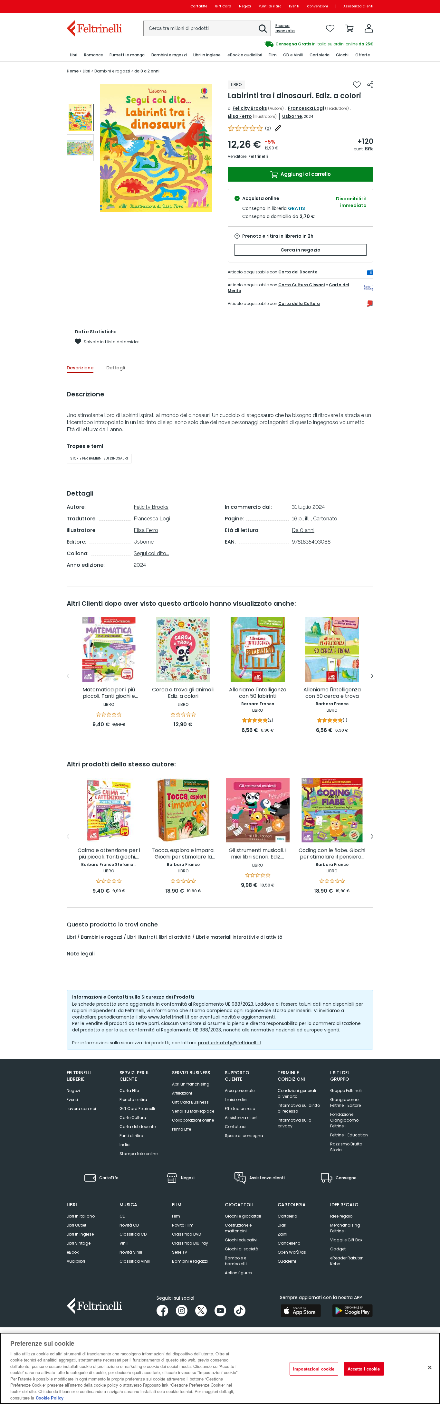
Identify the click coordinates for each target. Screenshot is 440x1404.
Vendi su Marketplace (193, 1111)
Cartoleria (287, 1216)
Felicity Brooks (250, 108)
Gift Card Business (190, 1102)
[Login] (369, 28)
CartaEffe (198, 6)
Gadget (338, 1249)
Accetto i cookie (364, 1369)
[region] (220, 1368)
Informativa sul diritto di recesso (299, 1108)
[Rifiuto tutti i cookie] (430, 1368)
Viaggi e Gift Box (346, 1240)
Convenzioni (317, 6)
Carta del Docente (297, 272)
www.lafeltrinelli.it (168, 1017)
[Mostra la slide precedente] (67, 675)
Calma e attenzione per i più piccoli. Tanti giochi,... (109, 853)
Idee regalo (341, 1216)
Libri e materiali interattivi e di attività (239, 937)
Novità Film (183, 1225)
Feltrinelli (258, 156)
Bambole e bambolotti (236, 1260)
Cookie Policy (49, 1397)
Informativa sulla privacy (294, 1123)
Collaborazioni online (193, 1120)
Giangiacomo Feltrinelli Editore (345, 1102)
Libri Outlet (76, 1225)
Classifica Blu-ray (190, 1243)
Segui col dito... (151, 553)
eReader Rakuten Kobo (347, 1260)
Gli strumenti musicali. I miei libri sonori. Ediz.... (257, 853)
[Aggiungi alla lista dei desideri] (357, 84)
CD (122, 1216)
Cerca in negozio (300, 250)
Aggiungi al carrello (305, 174)
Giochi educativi (241, 1240)
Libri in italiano (81, 1216)
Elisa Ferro (240, 116)
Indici (125, 1144)
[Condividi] (370, 85)
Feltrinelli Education (349, 1135)
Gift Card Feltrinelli (137, 1108)
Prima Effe (181, 1129)
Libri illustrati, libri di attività (159, 937)
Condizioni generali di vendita (297, 1093)
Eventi (294, 6)
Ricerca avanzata (285, 28)
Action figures (238, 1273)
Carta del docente (138, 1126)
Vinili (124, 1243)
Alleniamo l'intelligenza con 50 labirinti (257, 693)
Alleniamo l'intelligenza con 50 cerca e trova (332, 693)
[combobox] (207, 28)
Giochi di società (241, 1249)
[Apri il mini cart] (349, 28)
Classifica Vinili (135, 1261)
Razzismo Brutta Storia (346, 1147)
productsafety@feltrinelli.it (229, 1042)
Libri (71, 937)
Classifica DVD (186, 1234)
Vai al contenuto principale (94, 6)
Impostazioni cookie (313, 1369)
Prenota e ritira (133, 1099)
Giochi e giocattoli (243, 1216)
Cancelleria (289, 1243)
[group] (80, 117)
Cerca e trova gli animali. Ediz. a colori (183, 693)
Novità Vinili (131, 1252)
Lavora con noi (81, 1108)
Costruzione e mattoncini (238, 1228)
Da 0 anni (303, 530)
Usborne (292, 116)
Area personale (239, 1090)
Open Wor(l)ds (292, 1252)
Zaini (282, 1234)
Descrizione (80, 368)
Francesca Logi (306, 108)
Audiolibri (76, 1261)
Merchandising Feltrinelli (345, 1228)
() (268, 128)
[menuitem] (73, 55)
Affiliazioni (182, 1093)
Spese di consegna (244, 1135)
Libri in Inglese (80, 1234)
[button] (263, 29)
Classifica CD (133, 1234)
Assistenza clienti (358, 6)
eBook (73, 1252)
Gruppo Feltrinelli (346, 1090)
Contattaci (235, 1126)
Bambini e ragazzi (101, 937)
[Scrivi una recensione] (278, 128)
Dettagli (115, 368)
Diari (282, 1225)
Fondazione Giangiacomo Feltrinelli (344, 1120)
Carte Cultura (133, 1117)
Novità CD (129, 1225)
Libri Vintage (79, 1243)
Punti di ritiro (270, 6)
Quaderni (287, 1261)
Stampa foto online (139, 1153)
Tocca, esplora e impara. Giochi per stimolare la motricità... (183, 853)
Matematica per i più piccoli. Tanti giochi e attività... (108, 693)
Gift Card (223, 6)
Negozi (245, 6)
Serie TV (179, 1252)
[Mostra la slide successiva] (372, 675)
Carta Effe (129, 1090)
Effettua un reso (240, 1108)
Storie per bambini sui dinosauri (99, 458)
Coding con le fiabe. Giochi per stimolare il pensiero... (332, 853)
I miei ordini (236, 1099)
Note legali (81, 953)
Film (176, 1216)
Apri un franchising (190, 1084)
